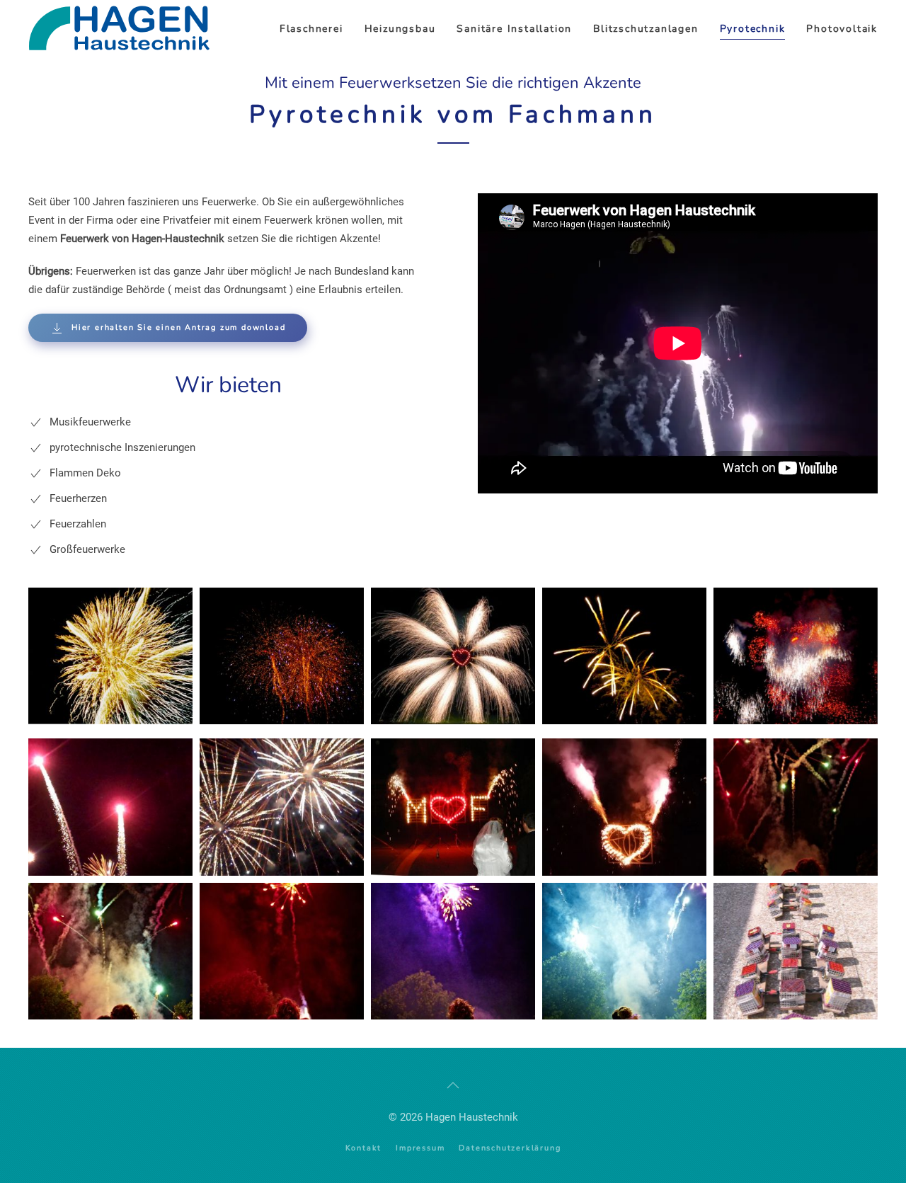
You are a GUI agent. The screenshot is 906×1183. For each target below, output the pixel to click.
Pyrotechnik (753, 28)
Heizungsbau (400, 28)
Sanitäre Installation (514, 28)
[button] (110, 656)
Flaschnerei (311, 28)
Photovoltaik (842, 28)
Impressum (420, 1148)
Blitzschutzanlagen (645, 28)
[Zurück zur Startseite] (124, 29)
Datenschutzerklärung (510, 1148)
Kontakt (363, 1148)
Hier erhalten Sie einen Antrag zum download (178, 327)
